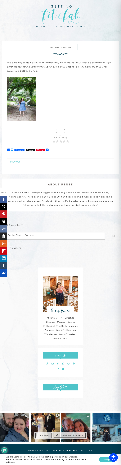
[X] (3, 206)
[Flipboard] (3, 251)
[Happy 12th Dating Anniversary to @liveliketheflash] (75, 427)
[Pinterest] (3, 214)
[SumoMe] (3, 273)
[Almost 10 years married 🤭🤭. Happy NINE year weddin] (45, 427)
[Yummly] (3, 243)
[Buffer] (3, 236)
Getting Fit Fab (60, 16)
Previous (15, 162)
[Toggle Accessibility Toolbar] (113, 457)
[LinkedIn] (3, 258)
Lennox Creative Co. (82, 450)
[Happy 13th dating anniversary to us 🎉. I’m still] (14, 427)
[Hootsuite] (3, 221)
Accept (107, 459)
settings (10, 462)
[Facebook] (3, 199)
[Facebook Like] (3, 228)
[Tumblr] (3, 265)
